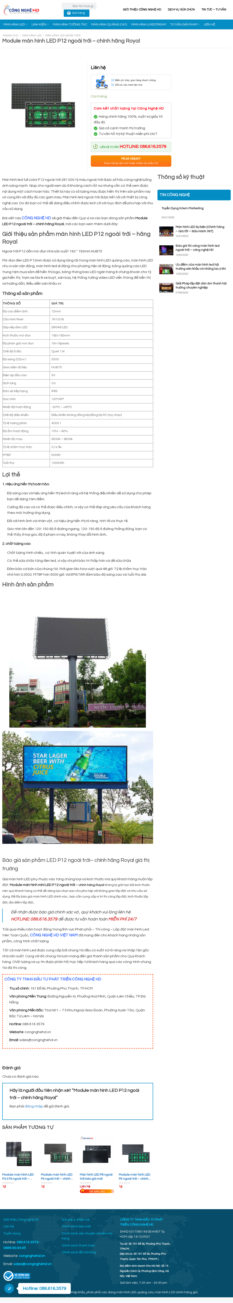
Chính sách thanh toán (78, 1245)
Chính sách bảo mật (76, 1226)
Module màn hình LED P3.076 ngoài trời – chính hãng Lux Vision (18, 1177)
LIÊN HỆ (209, 24)
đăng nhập (34, 1106)
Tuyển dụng (11, 1233)
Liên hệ (8, 1226)
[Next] (152, 1168)
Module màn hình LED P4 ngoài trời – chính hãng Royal (56, 1177)
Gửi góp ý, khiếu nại (75, 1219)
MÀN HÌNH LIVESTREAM (148, 24)
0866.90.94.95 (14, 1248)
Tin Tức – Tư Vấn (214, 9)
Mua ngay (131, 161)
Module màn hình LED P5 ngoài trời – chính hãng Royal (134, 1177)
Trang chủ (10, 35)
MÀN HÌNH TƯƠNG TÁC (70, 24)
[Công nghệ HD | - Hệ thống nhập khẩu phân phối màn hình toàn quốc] (29, 10)
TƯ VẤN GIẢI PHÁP (183, 24)
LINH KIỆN (39, 24)
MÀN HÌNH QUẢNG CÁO (109, 24)
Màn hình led (31, 35)
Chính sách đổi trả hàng (79, 1252)
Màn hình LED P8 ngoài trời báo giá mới (96, 1176)
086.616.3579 (27, 1242)
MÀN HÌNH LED (14, 24)
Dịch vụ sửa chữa (181, 9)
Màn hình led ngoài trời (63, 35)
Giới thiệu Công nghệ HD (142, 9)
